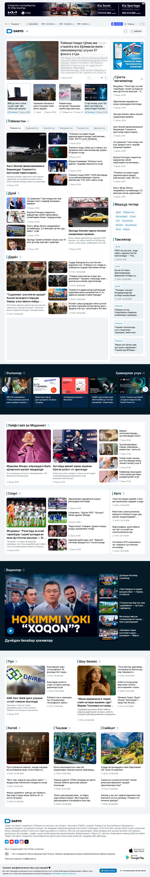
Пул (117, 221)
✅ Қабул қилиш (108, 871)
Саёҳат (126, 229)
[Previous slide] (89, 77)
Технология (127, 221)
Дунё (118, 212)
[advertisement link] (117, 24)
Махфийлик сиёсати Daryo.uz (64, 874)
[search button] (125, 31)
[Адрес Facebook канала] (17, 842)
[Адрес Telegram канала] (7, 842)
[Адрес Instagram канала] (22, 842)
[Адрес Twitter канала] (27, 842)
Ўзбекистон (128, 212)
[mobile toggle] (27, 31)
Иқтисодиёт (122, 216)
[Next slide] (106, 77)
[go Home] (13, 821)
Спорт (133, 216)
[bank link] (32, 24)
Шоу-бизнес (131, 225)
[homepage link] (15, 31)
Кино (118, 229)
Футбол (119, 225)
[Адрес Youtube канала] (12, 842)
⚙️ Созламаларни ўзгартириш (133, 871)
